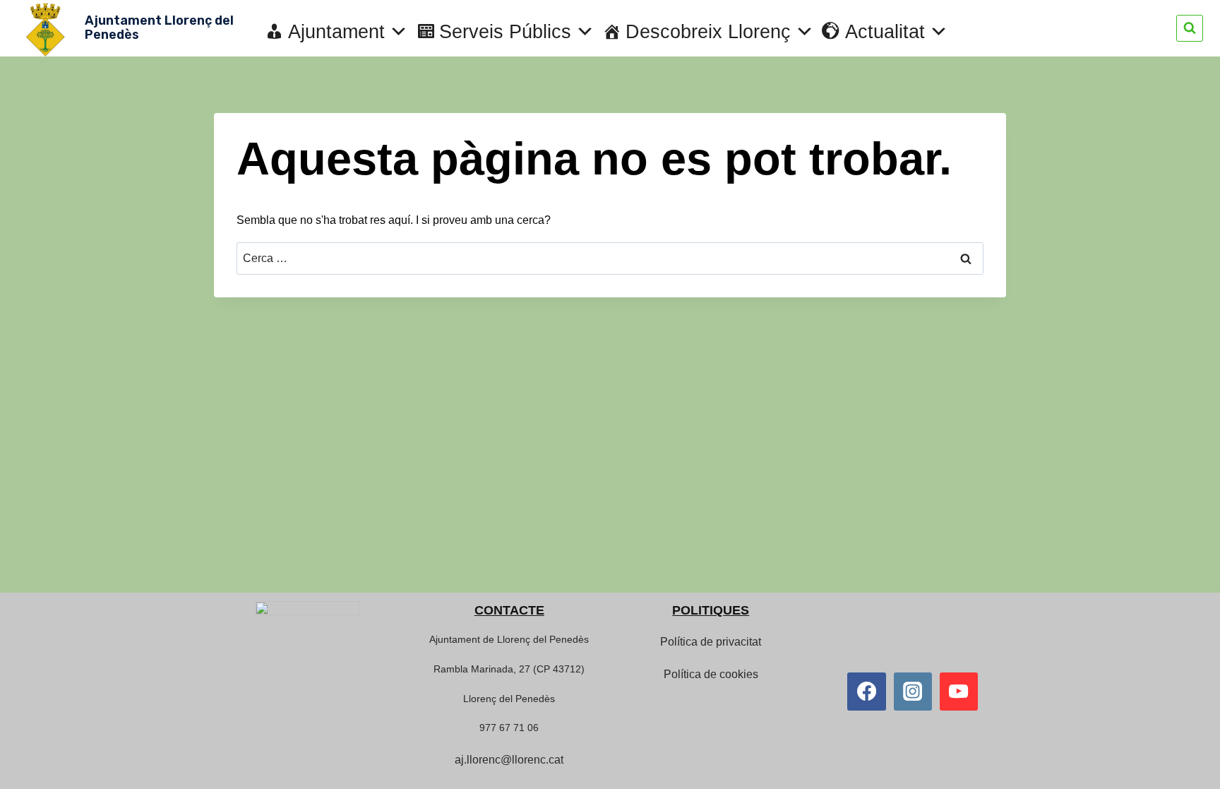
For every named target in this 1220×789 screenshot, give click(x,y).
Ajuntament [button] (336, 31)
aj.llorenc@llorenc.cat (509, 760)
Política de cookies (711, 674)
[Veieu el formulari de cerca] (1189, 28)
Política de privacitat (710, 642)
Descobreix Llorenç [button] (708, 31)
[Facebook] (866, 691)
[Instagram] (913, 691)
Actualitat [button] (885, 31)
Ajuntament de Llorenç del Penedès (509, 639)
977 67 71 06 (509, 727)
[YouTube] (959, 691)
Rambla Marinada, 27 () (509, 669)
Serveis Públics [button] (505, 31)
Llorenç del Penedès (509, 698)
